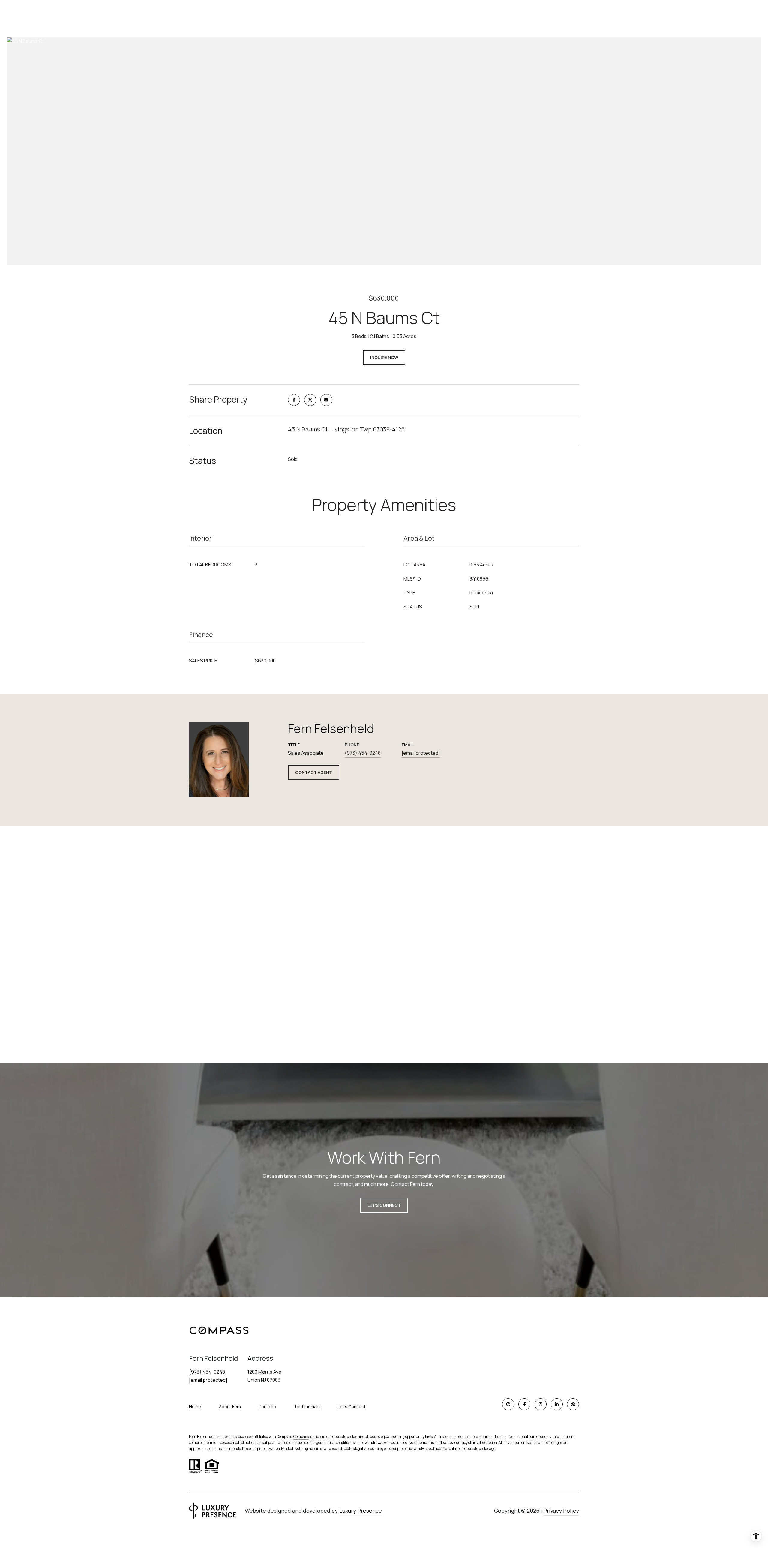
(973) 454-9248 (363, 753)
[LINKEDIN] (557, 1404)
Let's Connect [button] (384, 1205)
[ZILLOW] (573, 1404)
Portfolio (267, 1406)
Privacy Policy (561, 1510)
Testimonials (307, 1406)
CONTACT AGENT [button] (313, 772)
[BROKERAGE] (508, 1404)
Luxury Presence (360, 1510)
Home (195, 1406)
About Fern (230, 1406)
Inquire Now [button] (384, 357)
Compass (301, 1436)
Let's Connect (352, 1406)
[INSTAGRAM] (541, 1404)
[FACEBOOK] (524, 1404)
